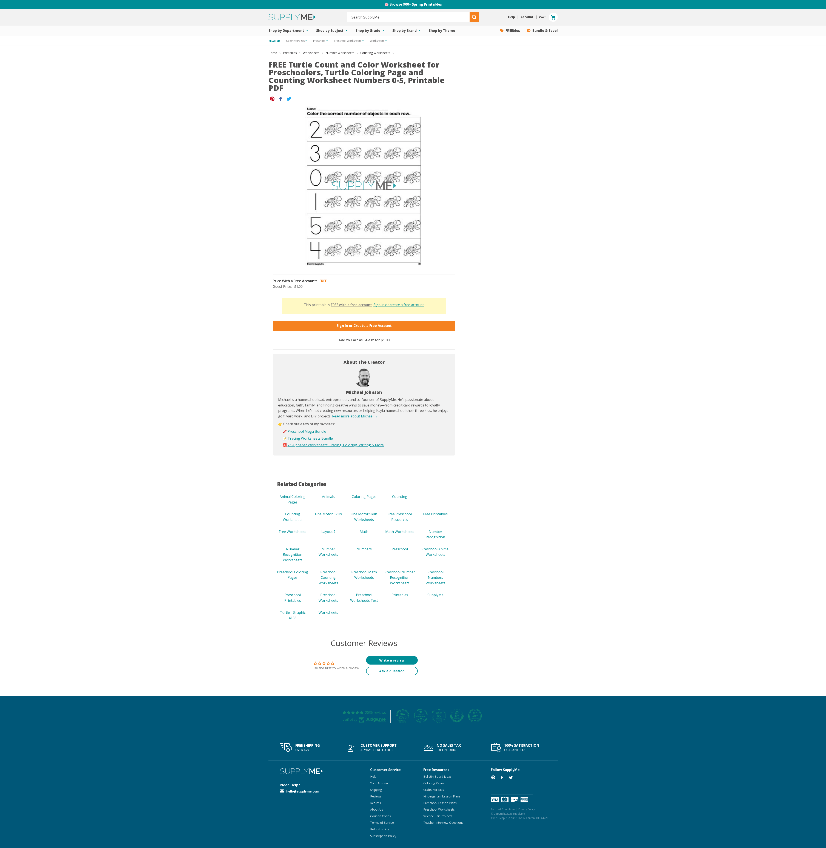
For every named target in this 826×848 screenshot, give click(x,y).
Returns (375, 803)
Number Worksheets (339, 53)
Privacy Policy (526, 809)
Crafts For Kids (433, 790)
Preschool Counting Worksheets (328, 577)
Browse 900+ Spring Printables (416, 4)
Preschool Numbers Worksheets (435, 577)
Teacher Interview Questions (443, 822)
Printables (290, 53)
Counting (399, 496)
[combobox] (408, 17)
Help (373, 776)
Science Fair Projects (437, 816)
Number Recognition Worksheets (292, 554)
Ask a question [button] (392, 671)
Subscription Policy (383, 836)
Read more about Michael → (355, 416)
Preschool (400, 549)
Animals (328, 496)
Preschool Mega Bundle (307, 431)
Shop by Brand (405, 30)
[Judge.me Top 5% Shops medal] (457, 716)
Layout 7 (328, 531)
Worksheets (311, 53)
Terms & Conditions (503, 809)
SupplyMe (435, 595)
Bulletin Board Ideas (437, 776)
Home (272, 53)
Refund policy (379, 829)
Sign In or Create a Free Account (364, 325)
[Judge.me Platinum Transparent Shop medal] (421, 716)
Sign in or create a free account (398, 304)
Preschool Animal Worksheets (435, 552)
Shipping (376, 790)
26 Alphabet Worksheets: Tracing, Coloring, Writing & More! (336, 445)
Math (364, 531)
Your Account (379, 783)
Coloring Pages (364, 496)
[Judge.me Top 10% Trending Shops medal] (475, 716)
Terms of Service (382, 822)
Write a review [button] (392, 660)
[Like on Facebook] (280, 98)
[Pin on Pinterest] (272, 98)
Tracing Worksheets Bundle (310, 438)
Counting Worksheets (375, 53)
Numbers (364, 549)
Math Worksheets (399, 531)
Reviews (376, 796)
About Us (376, 809)
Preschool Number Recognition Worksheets (399, 577)
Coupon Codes (380, 816)
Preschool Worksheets (439, 809)
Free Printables (435, 514)
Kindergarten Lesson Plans (442, 796)
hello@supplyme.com (302, 791)
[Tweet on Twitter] (289, 98)
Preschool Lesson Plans (440, 803)
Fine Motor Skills (328, 514)
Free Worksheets (292, 531)
